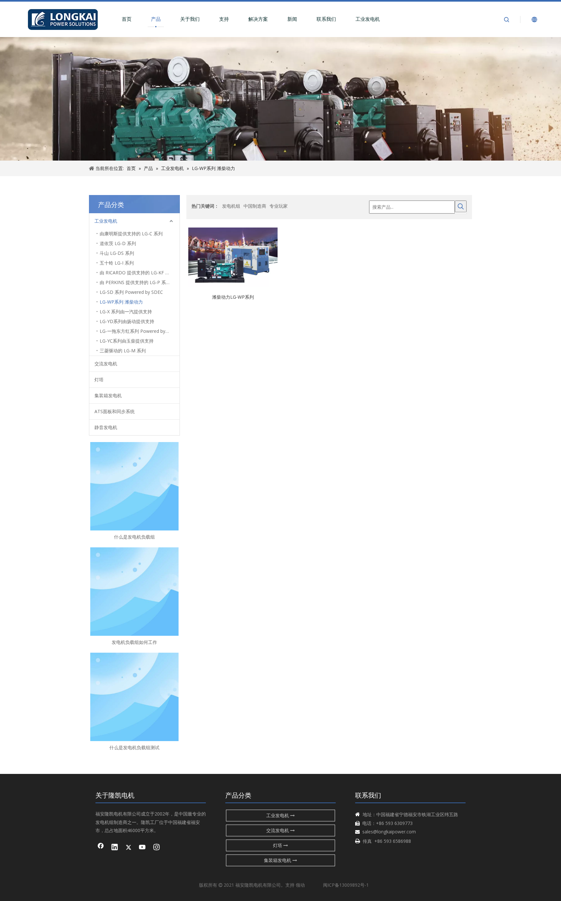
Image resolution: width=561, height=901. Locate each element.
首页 (126, 19)
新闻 (292, 19)
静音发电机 (105, 427)
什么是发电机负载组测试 (134, 747)
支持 (224, 19)
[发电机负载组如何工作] (134, 591)
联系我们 (326, 19)
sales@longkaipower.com (389, 832)
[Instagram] (156, 847)
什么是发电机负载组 (134, 537)
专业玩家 (278, 206)
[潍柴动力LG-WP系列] (233, 257)
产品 (156, 19)
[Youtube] (142, 847)
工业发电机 (367, 19)
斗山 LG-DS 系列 (117, 253)
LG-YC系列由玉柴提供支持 (127, 341)
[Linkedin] (114, 847)
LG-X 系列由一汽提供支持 (126, 311)
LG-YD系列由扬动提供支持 (127, 321)
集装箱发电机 (108, 395)
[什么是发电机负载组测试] (134, 697)
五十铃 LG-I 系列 (117, 263)
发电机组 (231, 206)
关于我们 (190, 19)
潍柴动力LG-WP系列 (233, 297)
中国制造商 (254, 206)
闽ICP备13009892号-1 (346, 885)
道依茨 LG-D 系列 (118, 243)
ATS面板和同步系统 (114, 411)
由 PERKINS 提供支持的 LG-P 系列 (135, 282)
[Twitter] (128, 847)
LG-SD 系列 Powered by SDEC (131, 292)
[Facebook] (100, 847)
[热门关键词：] (461, 206)
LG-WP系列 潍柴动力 (121, 302)
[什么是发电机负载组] (134, 486)
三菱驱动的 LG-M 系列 (123, 350)
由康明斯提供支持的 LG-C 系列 (131, 233)
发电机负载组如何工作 (134, 642)
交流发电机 (105, 363)
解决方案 (258, 19)
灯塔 (99, 379)
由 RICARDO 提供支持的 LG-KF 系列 (137, 272)
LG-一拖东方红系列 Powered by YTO (138, 331)
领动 (300, 885)
